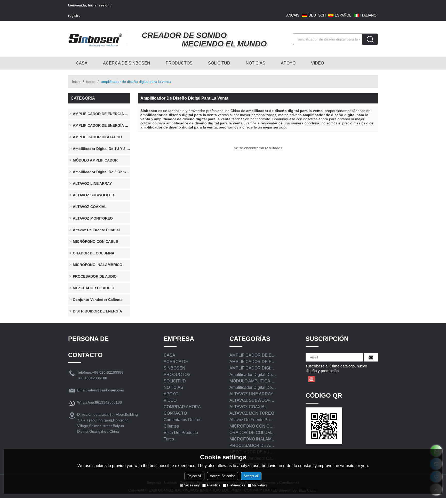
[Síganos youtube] (311, 379)
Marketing (259, 485)
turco (169, 439)
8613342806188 (108, 402)
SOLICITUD (219, 63)
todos (90, 81)
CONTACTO (175, 413)
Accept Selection (222, 476)
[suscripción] (371, 357)
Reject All (194, 476)
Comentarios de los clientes (182, 422)
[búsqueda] (370, 39)
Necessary (192, 485)
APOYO (288, 63)
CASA (81, 63)
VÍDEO (317, 63)
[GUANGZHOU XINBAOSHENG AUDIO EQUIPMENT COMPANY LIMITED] (95, 39)
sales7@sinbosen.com (105, 390)
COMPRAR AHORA (182, 407)
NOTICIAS (255, 63)
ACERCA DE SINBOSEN (126, 63)
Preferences (236, 485)
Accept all (251, 476)
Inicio (76, 81)
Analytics (213, 485)
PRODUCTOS (179, 63)
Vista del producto (181, 432)
